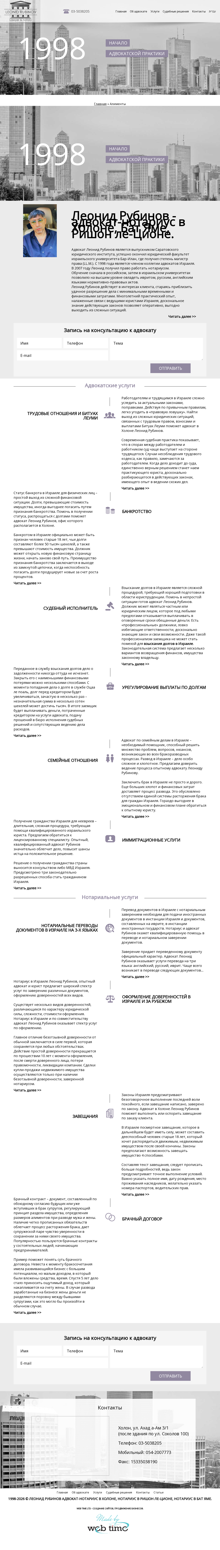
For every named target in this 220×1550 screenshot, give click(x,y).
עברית (212, 11)
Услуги (155, 11)
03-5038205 (80, 11)
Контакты (199, 11)
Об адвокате (138, 11)
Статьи (158, 1492)
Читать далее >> (182, 316)
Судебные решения (176, 11)
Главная (121, 11)
